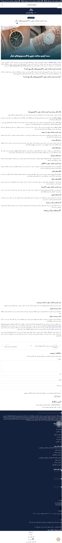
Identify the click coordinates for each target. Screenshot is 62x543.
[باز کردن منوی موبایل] (60, 5)
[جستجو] (2, 5)
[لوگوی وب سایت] (31, 5)
